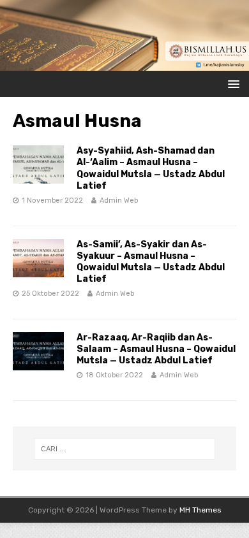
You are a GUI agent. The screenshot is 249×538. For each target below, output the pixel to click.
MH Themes (200, 509)
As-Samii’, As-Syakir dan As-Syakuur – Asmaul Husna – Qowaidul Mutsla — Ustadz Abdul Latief (151, 262)
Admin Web (119, 200)
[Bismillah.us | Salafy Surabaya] (124, 62)
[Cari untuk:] (124, 449)
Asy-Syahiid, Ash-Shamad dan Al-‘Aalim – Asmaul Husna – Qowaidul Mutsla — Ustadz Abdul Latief (151, 168)
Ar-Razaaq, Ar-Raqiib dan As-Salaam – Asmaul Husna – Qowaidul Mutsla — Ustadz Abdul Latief (156, 349)
